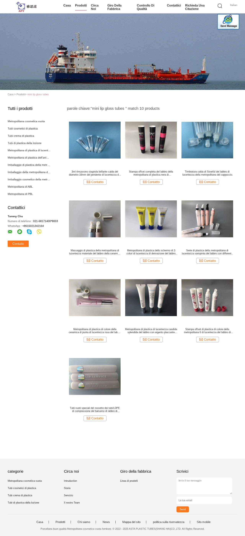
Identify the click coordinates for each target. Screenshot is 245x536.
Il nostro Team (72, 502)
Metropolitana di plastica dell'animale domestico (29, 157)
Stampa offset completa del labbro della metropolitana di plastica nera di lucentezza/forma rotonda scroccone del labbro (151, 173)
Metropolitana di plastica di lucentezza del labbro (29, 150)
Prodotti (81, 5)
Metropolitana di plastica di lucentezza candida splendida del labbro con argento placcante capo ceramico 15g (151, 331)
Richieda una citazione (195, 7)
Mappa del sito (131, 522)
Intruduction (70, 480)
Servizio (68, 495)
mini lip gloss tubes (38, 94)
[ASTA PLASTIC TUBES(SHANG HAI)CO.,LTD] (26, 7)
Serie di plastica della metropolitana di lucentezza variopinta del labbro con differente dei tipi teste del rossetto (207, 252)
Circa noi (95, 7)
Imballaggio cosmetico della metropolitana (29, 179)
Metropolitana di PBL (20, 193)
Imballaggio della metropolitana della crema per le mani (29, 172)
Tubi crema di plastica (21, 135)
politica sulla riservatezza (168, 522)
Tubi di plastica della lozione (25, 143)
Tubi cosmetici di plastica (23, 128)
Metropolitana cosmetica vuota (26, 121)
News (106, 522)
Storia (67, 488)
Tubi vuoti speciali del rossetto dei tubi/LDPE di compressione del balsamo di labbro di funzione (95, 410)
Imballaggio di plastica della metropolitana (29, 164)
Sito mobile (204, 522)
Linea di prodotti (129, 480)
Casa (67, 5)
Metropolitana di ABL (20, 186)
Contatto (18, 243)
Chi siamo (84, 522)
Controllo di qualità (145, 7)
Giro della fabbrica (114, 7)
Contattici (174, 5)
